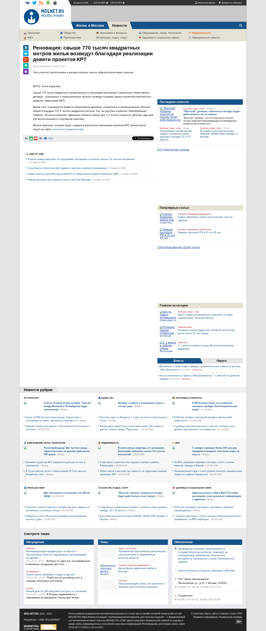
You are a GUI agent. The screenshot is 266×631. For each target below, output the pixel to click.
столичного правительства (67, 129)
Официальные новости (206, 37)
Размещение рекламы (230, 617)
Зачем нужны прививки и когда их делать (50, 574)
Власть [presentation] (179, 360)
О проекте (224, 613)
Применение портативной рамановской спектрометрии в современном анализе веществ (142, 554)
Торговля (122, 581)
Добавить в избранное (232, 3)
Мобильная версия (206, 3)
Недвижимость (202, 32)
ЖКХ (30, 37)
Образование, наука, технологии (161, 32)
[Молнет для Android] (48, 2)
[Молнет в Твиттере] (34, 2)
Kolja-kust (30, 548)
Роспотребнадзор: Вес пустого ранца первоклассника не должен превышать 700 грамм (67, 451)
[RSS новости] (41, 2)
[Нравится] (31, 138)
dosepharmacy (32, 571)
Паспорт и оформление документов (194, 214)
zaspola (29, 588)
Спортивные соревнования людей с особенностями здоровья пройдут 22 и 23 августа (176, 135)
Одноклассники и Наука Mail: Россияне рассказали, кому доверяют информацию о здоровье (216, 496)
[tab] (178, 361)
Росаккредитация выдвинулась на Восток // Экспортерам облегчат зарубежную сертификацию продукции (56, 554)
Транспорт (34, 32)
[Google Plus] (26, 59)
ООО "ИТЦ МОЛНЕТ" (49, 619)
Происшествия (72, 37)
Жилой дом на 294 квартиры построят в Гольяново (56, 591)
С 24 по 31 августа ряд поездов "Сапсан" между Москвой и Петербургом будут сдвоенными (67, 406)
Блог (233, 613)
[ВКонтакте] (26, 47)
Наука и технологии (127, 548)
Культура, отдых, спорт (113, 37)
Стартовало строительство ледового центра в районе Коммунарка (67, 168)
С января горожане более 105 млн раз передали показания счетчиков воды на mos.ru (215, 451)
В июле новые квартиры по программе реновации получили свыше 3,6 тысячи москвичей (81, 159)
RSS (240, 613)
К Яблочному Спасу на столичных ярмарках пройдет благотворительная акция (214, 406)
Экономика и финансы (113, 32)
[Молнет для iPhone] (55, 2)
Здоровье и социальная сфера (160, 37)
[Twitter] (26, 53)
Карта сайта (211, 613)
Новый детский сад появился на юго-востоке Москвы (59, 179)
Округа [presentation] (222, 360)
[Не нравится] (35, 138)
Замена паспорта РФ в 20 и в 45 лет (199, 232)
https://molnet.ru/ (90, 617)
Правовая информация (205, 617)
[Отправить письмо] (26, 71)
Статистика (197, 613)
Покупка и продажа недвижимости (134, 565)
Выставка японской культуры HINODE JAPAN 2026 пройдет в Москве (218, 133)
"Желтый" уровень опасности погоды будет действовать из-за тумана (211, 113)
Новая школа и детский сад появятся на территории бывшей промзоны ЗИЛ (73, 173)
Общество (70, 32)
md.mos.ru (197, 370)
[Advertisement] (158, 13)
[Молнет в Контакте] (27, 2)
